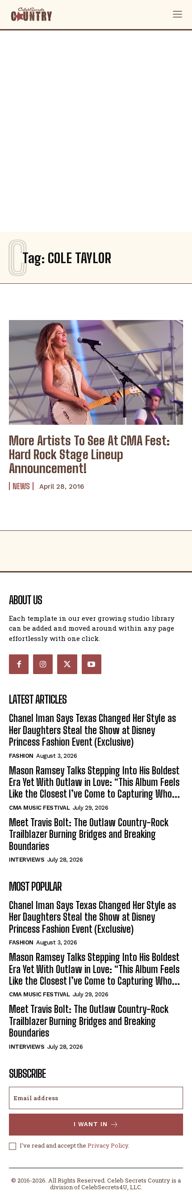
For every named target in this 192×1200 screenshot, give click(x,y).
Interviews (26, 859)
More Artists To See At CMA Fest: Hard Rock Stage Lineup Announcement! (89, 454)
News (21, 486)
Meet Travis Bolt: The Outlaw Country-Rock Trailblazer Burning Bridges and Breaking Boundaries (88, 834)
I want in (91, 1124)
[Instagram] (43, 664)
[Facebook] (19, 664)
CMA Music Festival (39, 807)
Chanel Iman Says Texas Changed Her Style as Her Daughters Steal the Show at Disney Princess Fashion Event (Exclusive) (92, 730)
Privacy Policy (108, 1145)
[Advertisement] (96, 131)
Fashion (21, 755)
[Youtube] (91, 664)
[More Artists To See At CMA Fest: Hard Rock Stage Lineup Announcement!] (96, 372)
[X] (67, 664)
